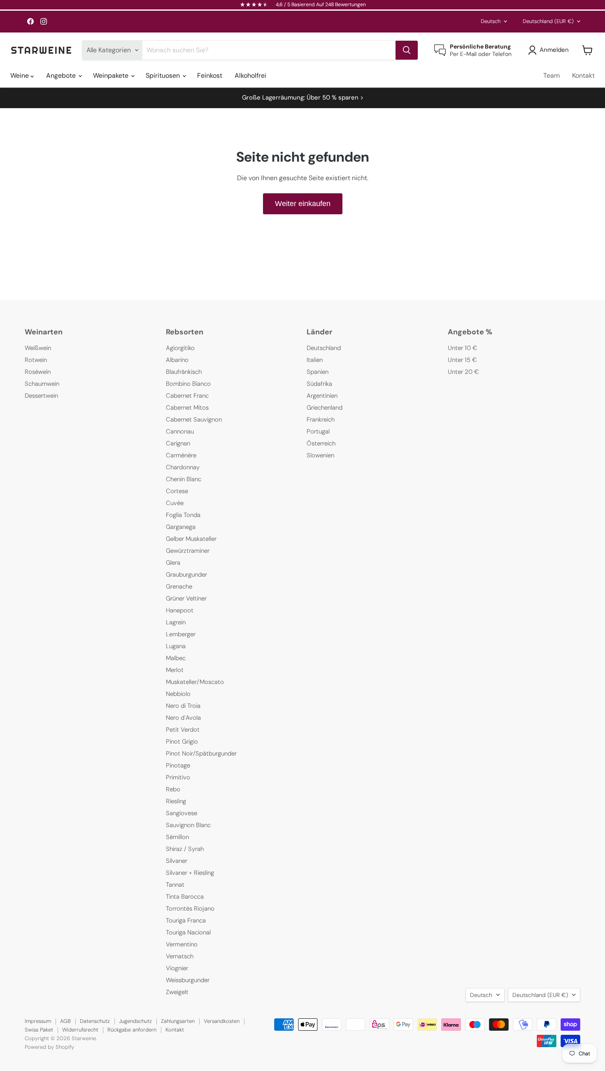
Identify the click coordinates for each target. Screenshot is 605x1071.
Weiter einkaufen (302, 203)
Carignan (178, 443)
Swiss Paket (39, 1029)
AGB (65, 1021)
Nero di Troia (183, 706)
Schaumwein (42, 384)
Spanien (317, 372)
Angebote (61, 75)
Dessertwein (41, 396)
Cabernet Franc (187, 396)
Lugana (176, 646)
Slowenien (320, 455)
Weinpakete (111, 75)
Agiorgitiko (180, 348)
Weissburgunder (187, 980)
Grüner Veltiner (186, 598)
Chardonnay (183, 467)
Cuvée (175, 503)
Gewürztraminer (187, 551)
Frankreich (321, 419)
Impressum (38, 1021)
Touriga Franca (186, 920)
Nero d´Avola (183, 718)
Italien (315, 360)
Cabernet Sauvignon (194, 419)
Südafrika (319, 384)
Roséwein (38, 372)
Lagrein (176, 622)
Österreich (321, 443)
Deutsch (490, 21)
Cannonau (180, 431)
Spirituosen (164, 75)
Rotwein (36, 360)
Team (551, 75)
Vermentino (182, 944)
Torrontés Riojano (190, 908)
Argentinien (322, 396)
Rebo (173, 789)
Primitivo (178, 777)
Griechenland (324, 407)
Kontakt (583, 75)
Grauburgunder (186, 574)
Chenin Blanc (183, 479)
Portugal (318, 431)
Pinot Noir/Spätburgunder (201, 753)
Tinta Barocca (185, 896)
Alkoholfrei (250, 75)
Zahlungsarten (178, 1021)
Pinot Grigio (182, 741)
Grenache (179, 586)
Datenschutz (95, 1021)
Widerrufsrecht (80, 1029)
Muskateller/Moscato (195, 682)
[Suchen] (407, 50)
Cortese (177, 491)
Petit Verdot (183, 730)
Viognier (177, 968)
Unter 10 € (462, 348)
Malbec (176, 658)
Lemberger (180, 634)
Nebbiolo (178, 694)
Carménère (181, 455)
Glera (173, 563)
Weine (20, 75)
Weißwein (38, 348)
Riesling (176, 801)
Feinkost (209, 75)
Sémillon (177, 837)
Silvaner (176, 861)
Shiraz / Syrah (185, 849)
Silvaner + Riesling (190, 873)
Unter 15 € (462, 360)
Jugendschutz (135, 1021)
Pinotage (178, 765)
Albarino (177, 360)
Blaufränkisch (184, 372)
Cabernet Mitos (187, 407)
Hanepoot (179, 610)
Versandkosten (222, 1021)
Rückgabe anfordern (131, 1029)
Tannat (175, 885)
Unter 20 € (463, 372)
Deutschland (548, 21)
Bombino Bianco (188, 384)
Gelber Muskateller (191, 539)
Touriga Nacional (188, 932)
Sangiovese (181, 813)
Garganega (180, 527)
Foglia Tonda (183, 515)
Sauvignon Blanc (188, 825)
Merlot (175, 670)
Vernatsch (179, 956)
